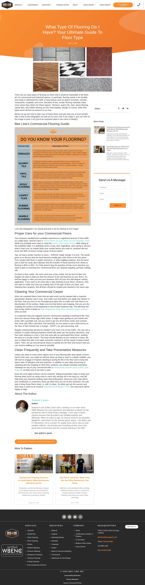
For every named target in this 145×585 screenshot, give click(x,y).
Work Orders (105, 5)
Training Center (62, 5)
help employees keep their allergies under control (64, 309)
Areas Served (88, 5)
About (75, 5)
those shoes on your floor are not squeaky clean (66, 241)
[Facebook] (69, 516)
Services (18, 5)
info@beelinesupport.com (107, 537)
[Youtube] (74, 516)
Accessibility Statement (72, 575)
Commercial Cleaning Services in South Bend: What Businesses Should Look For (33, 480)
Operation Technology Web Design (72, 583)
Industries (46, 5)
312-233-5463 (108, 541)
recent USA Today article (63, 243)
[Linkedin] (64, 516)
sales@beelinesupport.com (56, 387)
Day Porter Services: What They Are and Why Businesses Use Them (75, 480)
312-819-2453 (106, 550)
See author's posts (43, 433)
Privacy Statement (72, 579)
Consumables (33, 5)
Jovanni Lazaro (40, 400)
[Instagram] (80, 516)
